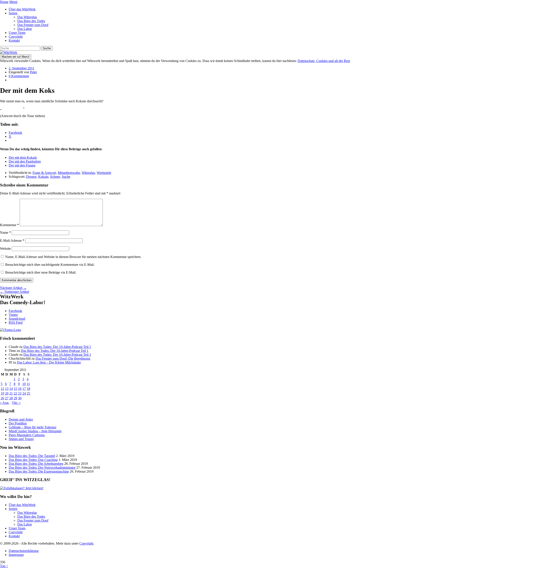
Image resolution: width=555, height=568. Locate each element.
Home (4, 2)
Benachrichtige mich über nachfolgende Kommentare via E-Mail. (50, 264)
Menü (13, 2)
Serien (13, 13)
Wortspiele (104, 173)
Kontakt (14, 40)
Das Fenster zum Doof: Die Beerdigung (63, 358)
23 (19, 393)
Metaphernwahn (69, 173)
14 (11, 388)
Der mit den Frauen (22, 165)
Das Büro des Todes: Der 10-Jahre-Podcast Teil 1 (57, 347)
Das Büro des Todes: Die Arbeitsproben (36, 463)
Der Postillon (18, 423)
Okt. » (16, 403)
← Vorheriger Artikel (14, 292)
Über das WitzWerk (22, 9)
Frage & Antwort (44, 173)
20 (6, 393)
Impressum (16, 555)
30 (19, 398)
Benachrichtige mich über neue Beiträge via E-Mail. (40, 272)
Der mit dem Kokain (23, 157)
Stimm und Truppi (21, 439)
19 (2, 393)
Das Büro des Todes (31, 21)
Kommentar (9, 225)
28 (11, 398)
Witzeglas (88, 173)
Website (5, 248)
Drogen (31, 176)
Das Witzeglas (27, 17)
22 (15, 393)
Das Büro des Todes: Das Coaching (33, 460)
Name (5, 232)
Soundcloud (17, 318)
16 (19, 388)
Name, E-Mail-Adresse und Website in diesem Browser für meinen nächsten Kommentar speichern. (73, 257)
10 (24, 384)
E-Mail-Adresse (12, 240)
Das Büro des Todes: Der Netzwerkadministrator (42, 467)
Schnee (55, 176)
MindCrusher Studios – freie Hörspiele (35, 431)
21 (11, 393)
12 (2, 388)
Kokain (43, 176)
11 (28, 384)
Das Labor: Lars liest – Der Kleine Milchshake (49, 362)
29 (15, 398)
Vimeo (13, 315)
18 (28, 388)
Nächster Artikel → (13, 288)
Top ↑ (4, 566)
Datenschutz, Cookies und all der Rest (324, 61)
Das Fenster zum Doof (32, 25)
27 (6, 398)
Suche (66, 176)
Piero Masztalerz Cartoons (27, 435)
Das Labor (24, 29)
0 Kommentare (19, 76)
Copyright (16, 36)
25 (28, 393)
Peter (33, 72)
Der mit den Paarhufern (25, 161)
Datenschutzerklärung (24, 551)
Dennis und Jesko (21, 419)
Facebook (15, 311)
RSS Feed (16, 322)
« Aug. (4, 403)
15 (15, 388)
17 (24, 388)
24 (24, 393)
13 (6, 388)
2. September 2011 (21, 68)
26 (2, 398)
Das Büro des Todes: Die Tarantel (32, 456)
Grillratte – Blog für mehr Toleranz (32, 427)
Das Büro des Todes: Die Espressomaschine (39, 471)
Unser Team (17, 32)
